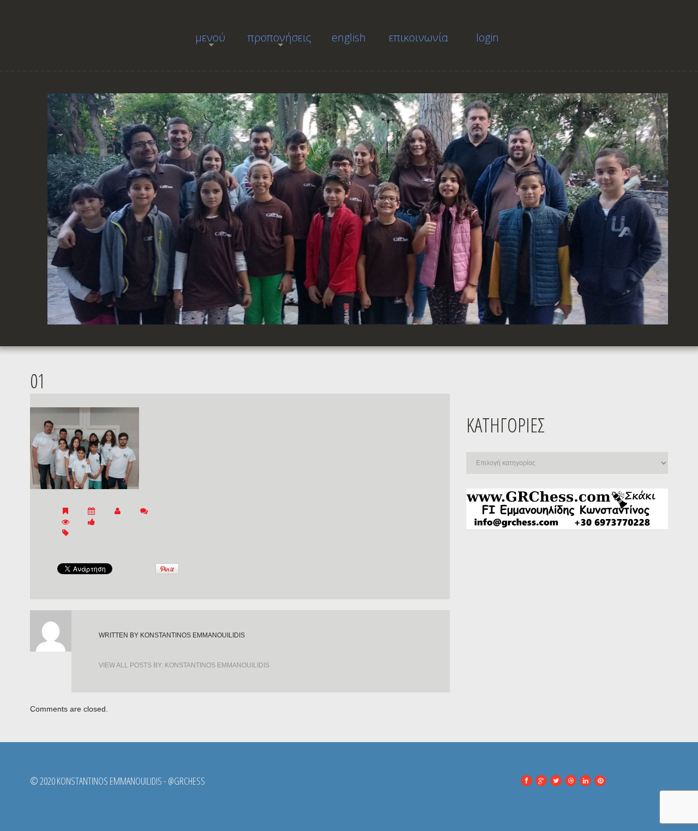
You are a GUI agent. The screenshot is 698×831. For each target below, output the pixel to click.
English (349, 37)
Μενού (201, 40)
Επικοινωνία (418, 37)
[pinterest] (600, 780)
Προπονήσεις (279, 40)
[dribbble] (570, 780)
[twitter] (556, 780)
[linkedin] (585, 780)
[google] (541, 780)
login (487, 37)
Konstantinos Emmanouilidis (192, 635)
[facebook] (526, 780)
